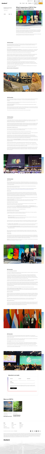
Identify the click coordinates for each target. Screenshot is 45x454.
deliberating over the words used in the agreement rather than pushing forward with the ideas (22, 189)
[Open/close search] (32, 3)
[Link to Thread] (34, 431)
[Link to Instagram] (32, 431)
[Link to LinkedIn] (30, 431)
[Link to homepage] (4, 3)
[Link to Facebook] (38, 431)
